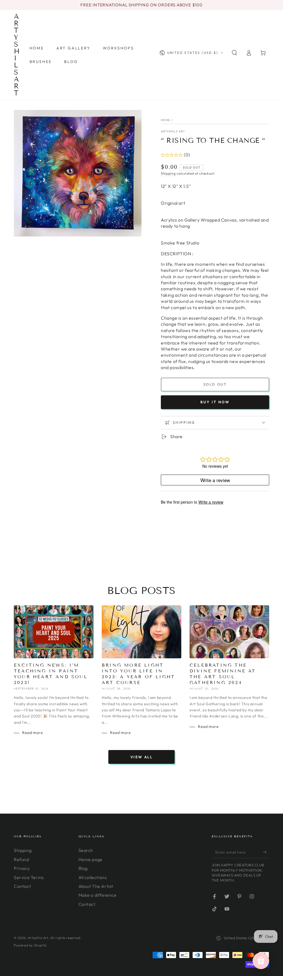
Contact (22, 886)
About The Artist (96, 886)
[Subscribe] (266, 852)
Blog (83, 868)
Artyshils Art (173, 131)
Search (85, 850)
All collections (92, 877)
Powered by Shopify (30, 945)
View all (141, 757)
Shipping (168, 173)
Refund (21, 859)
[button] (234, 53)
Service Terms (29, 877)
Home (165, 120)
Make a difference (97, 895)
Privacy (22, 868)
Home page (90, 859)
